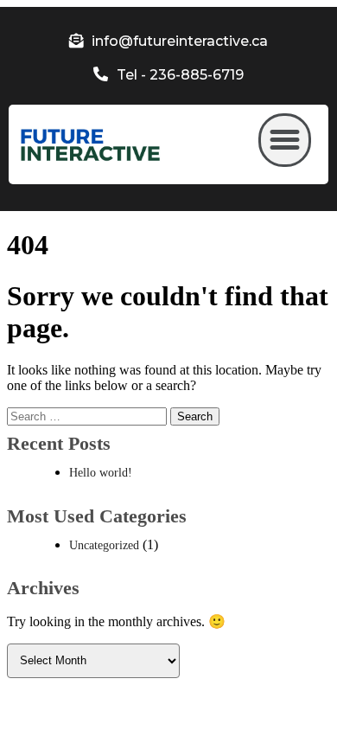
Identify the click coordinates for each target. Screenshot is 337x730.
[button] (285, 140)
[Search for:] (88, 415)
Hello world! (100, 472)
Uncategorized (104, 545)
